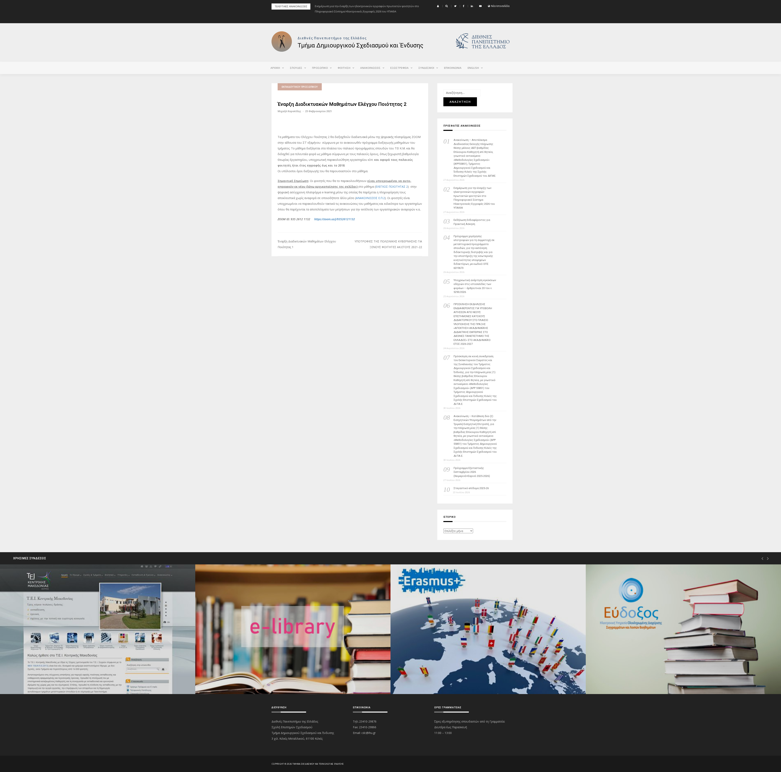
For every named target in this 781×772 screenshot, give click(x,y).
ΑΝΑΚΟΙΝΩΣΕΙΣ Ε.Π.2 (370, 198)
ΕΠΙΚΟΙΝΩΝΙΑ (452, 68)
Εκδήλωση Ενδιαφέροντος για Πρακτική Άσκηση (472, 222)
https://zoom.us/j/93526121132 (334, 219)
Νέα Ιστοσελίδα (500, 6)
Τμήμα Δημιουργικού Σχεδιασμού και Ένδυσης (360, 45)
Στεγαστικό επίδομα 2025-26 (471, 488)
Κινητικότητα (416, 679)
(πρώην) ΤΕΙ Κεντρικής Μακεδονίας (40, 679)
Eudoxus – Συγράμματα (618, 679)
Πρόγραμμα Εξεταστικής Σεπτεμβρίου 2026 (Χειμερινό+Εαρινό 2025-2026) (472, 471)
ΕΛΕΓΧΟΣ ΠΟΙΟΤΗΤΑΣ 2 (392, 186)
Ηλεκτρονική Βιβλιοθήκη (229, 679)
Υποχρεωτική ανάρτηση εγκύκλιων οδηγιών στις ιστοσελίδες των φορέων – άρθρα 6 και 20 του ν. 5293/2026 (475, 286)
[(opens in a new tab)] (97, 629)
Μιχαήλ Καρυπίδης (289, 111)
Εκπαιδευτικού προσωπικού (300, 87)
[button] (438, 6)
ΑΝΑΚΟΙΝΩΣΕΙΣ (370, 68)
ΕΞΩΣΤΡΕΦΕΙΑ (399, 68)
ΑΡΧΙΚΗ (275, 68)
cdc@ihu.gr (368, 733)
